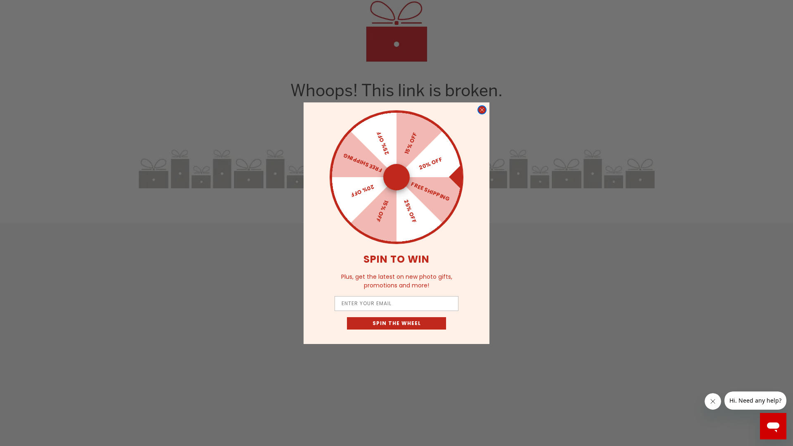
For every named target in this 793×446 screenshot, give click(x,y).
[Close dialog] (482, 110)
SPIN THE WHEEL (397, 323)
